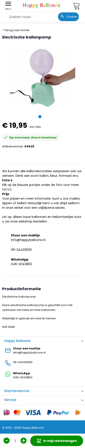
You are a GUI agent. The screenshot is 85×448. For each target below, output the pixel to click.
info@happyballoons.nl (28, 240)
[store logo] (41, 5)
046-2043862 (21, 264)
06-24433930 (21, 250)
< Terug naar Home (15, 30)
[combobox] (42, 17)
